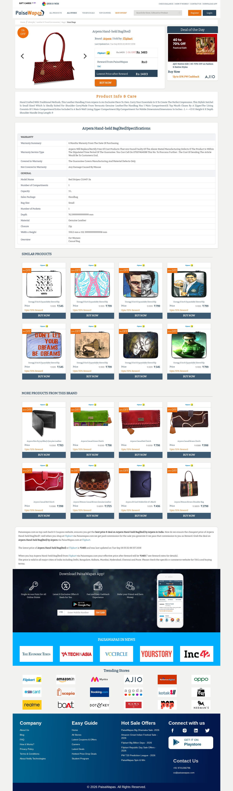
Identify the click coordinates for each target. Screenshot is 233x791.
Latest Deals (78, 749)
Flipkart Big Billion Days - (136, 742)
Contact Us (185, 760)
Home (75, 730)
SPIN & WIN (52, 3)
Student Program (80, 758)
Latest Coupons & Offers (84, 739)
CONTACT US (196, 4)
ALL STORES (72, 13)
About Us (24, 730)
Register (195, 13)
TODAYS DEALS (88, 13)
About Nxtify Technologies (33, 758)
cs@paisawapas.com (183, 772)
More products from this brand (49, 393)
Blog (22, 735)
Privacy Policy (27, 749)
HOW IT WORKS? (182, 4)
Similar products (37, 254)
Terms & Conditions (29, 754)
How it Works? (27, 744)
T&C (99, 66)
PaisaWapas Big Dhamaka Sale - (140, 730)
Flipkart (128, 38)
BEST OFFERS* (121, 13)
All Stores (76, 735)
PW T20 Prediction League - (138, 755)
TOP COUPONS (105, 13)
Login (209, 13)
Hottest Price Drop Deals (84, 754)
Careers (76, 744)
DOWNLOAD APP (210, 4)
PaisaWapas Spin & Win (133, 760)
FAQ (22, 739)
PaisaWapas (107, 787)
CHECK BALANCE (166, 4)
